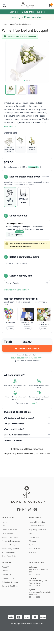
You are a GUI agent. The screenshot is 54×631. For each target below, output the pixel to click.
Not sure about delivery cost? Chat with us (26, 357)
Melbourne (28, 12)
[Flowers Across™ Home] (27, 4)
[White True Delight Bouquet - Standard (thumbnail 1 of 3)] (10, 90)
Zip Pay (32, 545)
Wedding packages (10, 537)
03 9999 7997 (34, 574)
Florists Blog (34, 549)
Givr (30, 533)
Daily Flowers (7, 533)
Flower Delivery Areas (11, 541)
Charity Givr (34, 537)
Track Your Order (9, 556)
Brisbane (12, 12)
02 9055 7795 (34, 597)
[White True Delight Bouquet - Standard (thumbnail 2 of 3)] (21, 90)
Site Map (32, 552)
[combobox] (25, 263)
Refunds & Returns (10, 582)
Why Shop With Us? (37, 530)
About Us (6, 567)
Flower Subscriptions (11, 545)
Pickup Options (8, 552)
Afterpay (32, 541)
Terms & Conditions (10, 586)
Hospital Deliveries (37, 522)
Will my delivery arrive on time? (16, 289)
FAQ (4, 526)
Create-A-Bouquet (9, 530)
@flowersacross (33, 449)
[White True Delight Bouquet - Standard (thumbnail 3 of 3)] (33, 90)
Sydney (40, 12)
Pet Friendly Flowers (10, 549)
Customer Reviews (37, 526)
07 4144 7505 (34, 586)
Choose (10, 328)
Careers (5, 571)
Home (4, 24)
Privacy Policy (8, 578)
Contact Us (34, 403)
